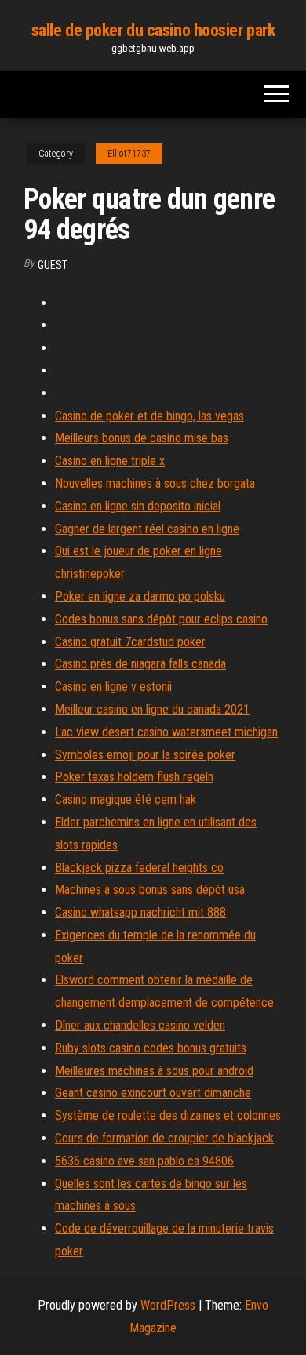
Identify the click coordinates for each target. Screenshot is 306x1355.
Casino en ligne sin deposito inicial (137, 506)
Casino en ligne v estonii (113, 686)
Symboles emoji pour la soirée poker (145, 754)
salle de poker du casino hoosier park (153, 30)
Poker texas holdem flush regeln (134, 776)
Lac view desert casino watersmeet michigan (166, 732)
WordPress (167, 1305)
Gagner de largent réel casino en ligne (147, 528)
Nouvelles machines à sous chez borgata (155, 483)
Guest (52, 265)
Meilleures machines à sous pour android (154, 1070)
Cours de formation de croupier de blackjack (164, 1138)
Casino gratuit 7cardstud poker (130, 641)
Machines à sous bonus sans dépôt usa (150, 889)
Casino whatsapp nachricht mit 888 (140, 912)
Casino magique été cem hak (125, 799)
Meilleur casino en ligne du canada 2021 (152, 709)
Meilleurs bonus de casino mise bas (141, 437)
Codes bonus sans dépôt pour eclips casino (161, 619)
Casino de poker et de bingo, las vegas (149, 416)
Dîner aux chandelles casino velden (140, 1025)
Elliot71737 (129, 153)
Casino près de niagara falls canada (140, 663)
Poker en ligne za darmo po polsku (140, 596)
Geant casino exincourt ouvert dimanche (153, 1092)
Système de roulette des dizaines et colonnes (168, 1115)
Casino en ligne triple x (110, 460)
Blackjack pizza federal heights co (139, 867)
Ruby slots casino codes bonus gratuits (150, 1048)
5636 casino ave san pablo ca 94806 (144, 1160)
